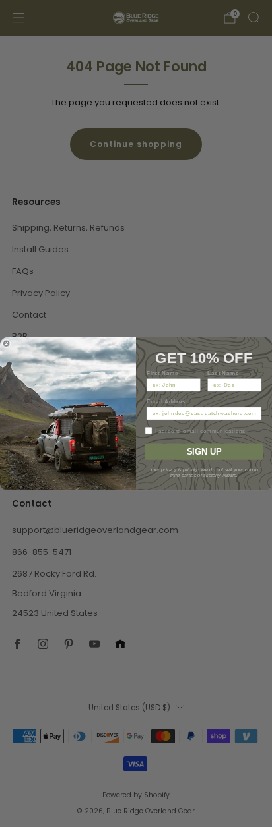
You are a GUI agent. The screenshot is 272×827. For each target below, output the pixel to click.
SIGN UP (204, 451)
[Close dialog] (6, 343)
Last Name (223, 373)
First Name (163, 373)
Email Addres (166, 401)
